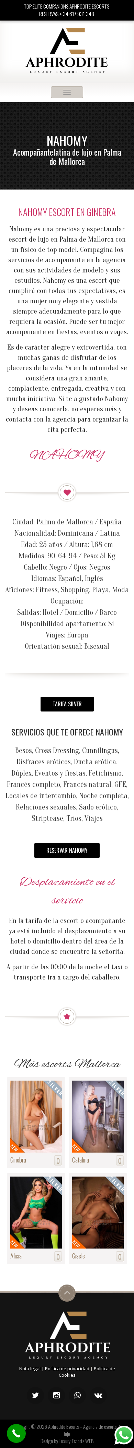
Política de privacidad (67, 1368)
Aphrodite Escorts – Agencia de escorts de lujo (85, 1430)
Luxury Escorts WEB (76, 1441)
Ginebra (18, 1159)
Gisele (78, 1255)
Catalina (80, 1159)
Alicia (16, 1255)
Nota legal (30, 1368)
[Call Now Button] (16, 1433)
